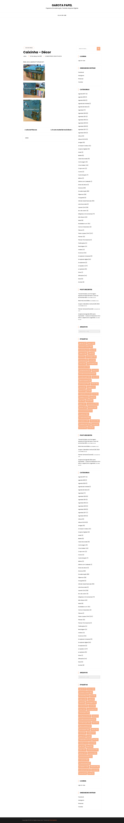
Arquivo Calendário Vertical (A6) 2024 (89, 304)
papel (89, 400)
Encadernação (82, 191)
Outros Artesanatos (83, 227)
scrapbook (83, 414)
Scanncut (81, 253)
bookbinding (84, 350)
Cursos (80, 172)
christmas (83, 360)
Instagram (81, 75)
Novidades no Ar (82, 223)
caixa (91, 353)
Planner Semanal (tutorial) (85, 309)
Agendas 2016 (82, 126)
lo (89, 390)
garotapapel (84, 384)
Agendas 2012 (82, 120)
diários (80, 178)
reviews (80, 249)
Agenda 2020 (82, 100)
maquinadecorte (85, 394)
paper (82, 404)
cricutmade (92, 363)
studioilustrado (84, 424)
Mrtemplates (53, 820)
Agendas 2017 (82, 129)
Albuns (80, 136)
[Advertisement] (62, 29)
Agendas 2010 (82, 113)
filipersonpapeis (85, 380)
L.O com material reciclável (61, 130)
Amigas (80, 142)
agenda (82, 343)
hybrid (82, 387)
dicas (95, 370)
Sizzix (79, 279)
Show (79, 272)
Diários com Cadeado (84, 181)
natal (92, 397)
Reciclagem (81, 246)
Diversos (80, 188)
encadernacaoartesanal (87, 373)
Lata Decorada (82, 204)
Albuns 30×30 (82, 139)
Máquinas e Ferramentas (85, 214)
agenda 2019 (81, 97)
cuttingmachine (84, 370)
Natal (79, 220)
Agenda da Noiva (83, 107)
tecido (95, 424)
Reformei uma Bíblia (84, 301)
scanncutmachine (85, 411)
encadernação (85, 377)
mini (95, 394)
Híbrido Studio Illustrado (85, 201)
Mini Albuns (81, 217)
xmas (91, 428)
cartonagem (91, 357)
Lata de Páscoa (31, 130)
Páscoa (80, 230)
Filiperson (81, 194)
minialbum (83, 397)
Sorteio (80, 282)
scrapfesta (81, 269)
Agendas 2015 (82, 123)
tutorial (82, 428)
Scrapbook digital (83, 259)
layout (82, 390)
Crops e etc (81, 168)
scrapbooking (84, 417)
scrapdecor (81, 266)
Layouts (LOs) (82, 207)
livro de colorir (82, 210)
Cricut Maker (82, 165)
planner (82, 407)
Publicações (81, 243)
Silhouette (81, 275)
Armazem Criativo (83, 146)
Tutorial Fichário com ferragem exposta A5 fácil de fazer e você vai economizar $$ (88, 295)
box (93, 350)
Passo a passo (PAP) (84, 233)
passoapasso (92, 404)
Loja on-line (62, 15)
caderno (83, 353)
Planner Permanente (84, 240)
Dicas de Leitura (82, 185)
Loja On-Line (81, 60)
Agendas (80, 110)
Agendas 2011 (82, 116)
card (81, 357)
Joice (24, 56)
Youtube (80, 82)
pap (81, 400)
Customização (82, 175)
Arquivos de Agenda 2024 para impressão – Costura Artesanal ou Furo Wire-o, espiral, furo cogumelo (89, 315)
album (91, 343)
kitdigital (91, 387)
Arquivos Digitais (82, 149)
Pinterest (80, 79)
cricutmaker (84, 367)
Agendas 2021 (82, 133)
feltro (95, 377)
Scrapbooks (81, 262)
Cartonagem (82, 162)
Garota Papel (62, 5)
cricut (82, 363)
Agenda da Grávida (83, 103)
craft (92, 360)
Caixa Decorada (29, 47)
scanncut (92, 407)
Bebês (80, 155)
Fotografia (81, 198)
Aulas (79, 152)
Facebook (81, 72)
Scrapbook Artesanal (84, 256)
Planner (80, 236)
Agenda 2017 (81, 94)
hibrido (94, 384)
